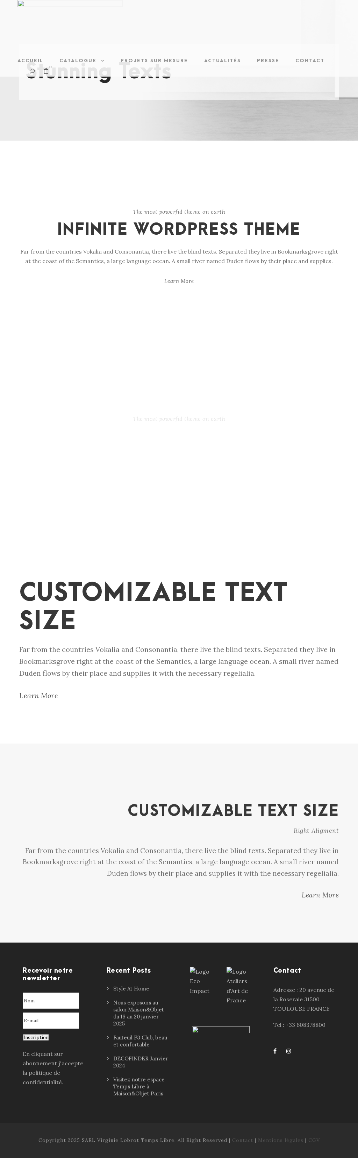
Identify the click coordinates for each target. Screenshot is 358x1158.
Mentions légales (280, 1140)
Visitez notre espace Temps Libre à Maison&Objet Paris (139, 1086)
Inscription (36, 1037)
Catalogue (77, 60)
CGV (314, 1140)
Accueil (30, 60)
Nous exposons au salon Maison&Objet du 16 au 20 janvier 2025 (138, 1013)
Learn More (179, 281)
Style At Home (131, 988)
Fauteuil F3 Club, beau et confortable (140, 1041)
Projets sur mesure (154, 60)
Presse (268, 60)
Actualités (222, 60)
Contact (309, 60)
